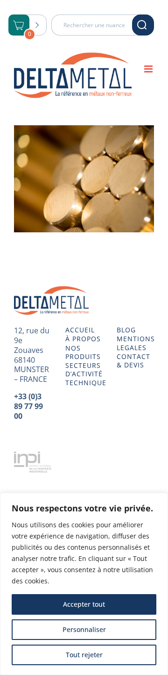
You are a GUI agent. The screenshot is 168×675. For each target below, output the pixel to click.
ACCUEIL (80, 330)
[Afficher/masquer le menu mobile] (149, 69)
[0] (19, 26)
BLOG (126, 330)
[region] (84, 584)
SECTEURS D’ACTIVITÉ (84, 369)
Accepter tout (84, 604)
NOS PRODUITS (83, 352)
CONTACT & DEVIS (133, 360)
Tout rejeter (84, 654)
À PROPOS (83, 339)
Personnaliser (84, 629)
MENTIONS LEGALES (135, 343)
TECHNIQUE (84, 383)
